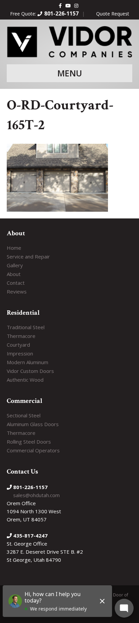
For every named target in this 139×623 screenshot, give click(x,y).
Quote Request (112, 13)
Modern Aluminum (27, 362)
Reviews (17, 291)
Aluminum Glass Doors (33, 424)
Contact (16, 282)
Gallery (15, 265)
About (14, 274)
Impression (20, 353)
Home (14, 247)
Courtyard (18, 344)
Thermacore (21, 336)
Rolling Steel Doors (29, 441)
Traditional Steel (26, 327)
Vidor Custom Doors (30, 371)
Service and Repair (28, 256)
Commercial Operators (33, 450)
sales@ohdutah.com (36, 495)
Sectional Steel (23, 415)
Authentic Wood (25, 379)
